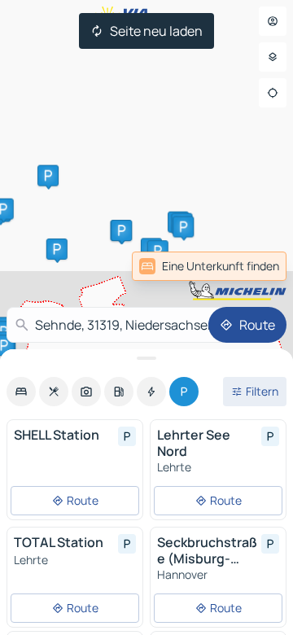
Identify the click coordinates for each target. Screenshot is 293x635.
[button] (57, 249)
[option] (21, 391)
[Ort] (272, 92)
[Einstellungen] (272, 57)
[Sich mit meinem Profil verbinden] (272, 21)
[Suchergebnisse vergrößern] (146, 358)
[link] (250, 266)
